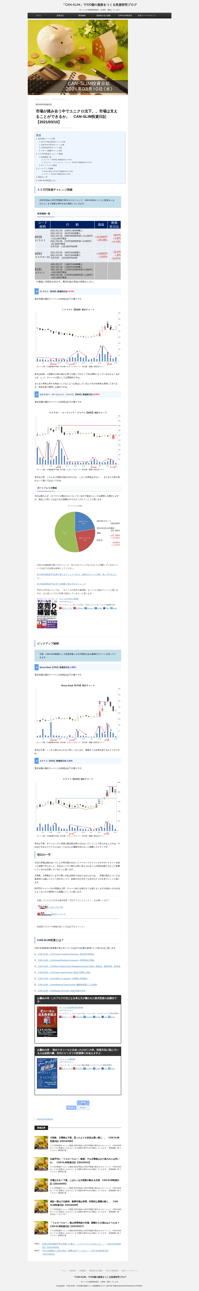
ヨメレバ (70, 601)
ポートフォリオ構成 (49, 165)
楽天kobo (79, 608)
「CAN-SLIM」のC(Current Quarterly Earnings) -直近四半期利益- (65, 954)
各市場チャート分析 (46, 139)
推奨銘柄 (81, 16)
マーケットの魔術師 (67, 1059)
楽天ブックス (67, 608)
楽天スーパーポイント (147, 16)
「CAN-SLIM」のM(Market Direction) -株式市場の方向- (61, 991)
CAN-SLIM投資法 (125, 16)
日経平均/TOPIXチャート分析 (52, 145)
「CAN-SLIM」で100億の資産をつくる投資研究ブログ (99, 5)
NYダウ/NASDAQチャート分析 (53, 142)
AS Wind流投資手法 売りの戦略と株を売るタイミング (61, 584)
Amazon (90, 608)
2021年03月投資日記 (45, 1119)
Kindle (99, 608)
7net (107, 608)
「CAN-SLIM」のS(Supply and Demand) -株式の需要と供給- (63, 972)
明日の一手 (43, 177)
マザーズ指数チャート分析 (51, 151)
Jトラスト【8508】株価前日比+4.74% (58, 159)
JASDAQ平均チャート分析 (51, 148)
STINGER (138, 1286)
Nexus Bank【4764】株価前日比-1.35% (58, 171)
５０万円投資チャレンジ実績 (50, 154)
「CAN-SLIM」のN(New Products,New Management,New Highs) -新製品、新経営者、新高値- (78, 966)
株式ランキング (59, 914)
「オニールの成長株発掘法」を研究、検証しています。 (99, 1282)
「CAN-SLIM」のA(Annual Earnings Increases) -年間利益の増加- (65, 960)
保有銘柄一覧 (46, 157)
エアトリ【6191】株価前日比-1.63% (57, 174)
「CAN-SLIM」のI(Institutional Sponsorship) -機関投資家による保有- (67, 984)
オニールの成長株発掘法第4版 (71, 1007)
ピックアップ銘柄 (45, 168)
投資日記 (60, 16)
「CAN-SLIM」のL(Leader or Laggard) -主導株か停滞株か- (62, 978)
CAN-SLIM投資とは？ (47, 180)
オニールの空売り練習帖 (69, 599)
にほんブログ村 (56, 907)
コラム (38, 16)
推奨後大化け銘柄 (104, 16)
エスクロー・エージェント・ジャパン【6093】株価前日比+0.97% (68, 162)
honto (115, 608)
